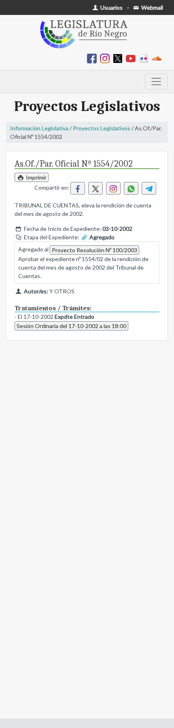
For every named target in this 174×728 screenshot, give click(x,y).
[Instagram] (106, 57)
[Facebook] (93, 57)
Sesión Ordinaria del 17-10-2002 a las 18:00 (71, 325)
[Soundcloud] (158, 57)
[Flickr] (145, 57)
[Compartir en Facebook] (77, 188)
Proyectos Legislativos (101, 128)
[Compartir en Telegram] (149, 188)
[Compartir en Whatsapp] (131, 188)
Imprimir (36, 177)
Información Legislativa (39, 128)
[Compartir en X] (95, 188)
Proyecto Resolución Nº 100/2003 (94, 250)
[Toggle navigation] (156, 81)
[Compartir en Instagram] (113, 188)
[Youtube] (132, 57)
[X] (119, 57)
